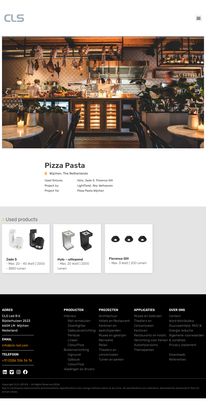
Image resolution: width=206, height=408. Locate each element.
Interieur (70, 316)
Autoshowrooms (146, 345)
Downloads (177, 354)
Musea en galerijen (112, 335)
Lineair (73, 340)
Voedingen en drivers (79, 369)
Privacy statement (182, 345)
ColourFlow (76, 345)
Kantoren (140, 330)
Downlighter (77, 325)
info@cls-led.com (15, 345)
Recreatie (106, 340)
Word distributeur (181, 321)
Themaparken (144, 350)
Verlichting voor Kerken (151, 340)
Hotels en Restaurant (114, 321)
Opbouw (74, 359)
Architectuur (108, 316)
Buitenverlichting (76, 350)
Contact (175, 316)
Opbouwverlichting (82, 330)
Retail (103, 345)
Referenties (177, 359)
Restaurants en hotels (150, 335)
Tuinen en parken (111, 359)
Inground (74, 354)
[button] (198, 18)
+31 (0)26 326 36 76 (17, 360)
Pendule (74, 335)
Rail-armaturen (79, 321)
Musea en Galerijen (148, 316)
